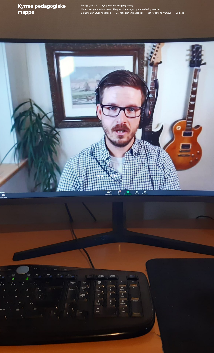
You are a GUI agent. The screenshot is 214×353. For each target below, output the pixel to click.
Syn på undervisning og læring (117, 5)
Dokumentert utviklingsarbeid (96, 12)
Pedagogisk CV (89, 5)
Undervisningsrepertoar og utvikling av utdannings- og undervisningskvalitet (120, 9)
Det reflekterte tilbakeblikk (129, 12)
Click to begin (107, 176)
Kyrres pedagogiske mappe (42, 9)
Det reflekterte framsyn (159, 12)
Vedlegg (180, 12)
